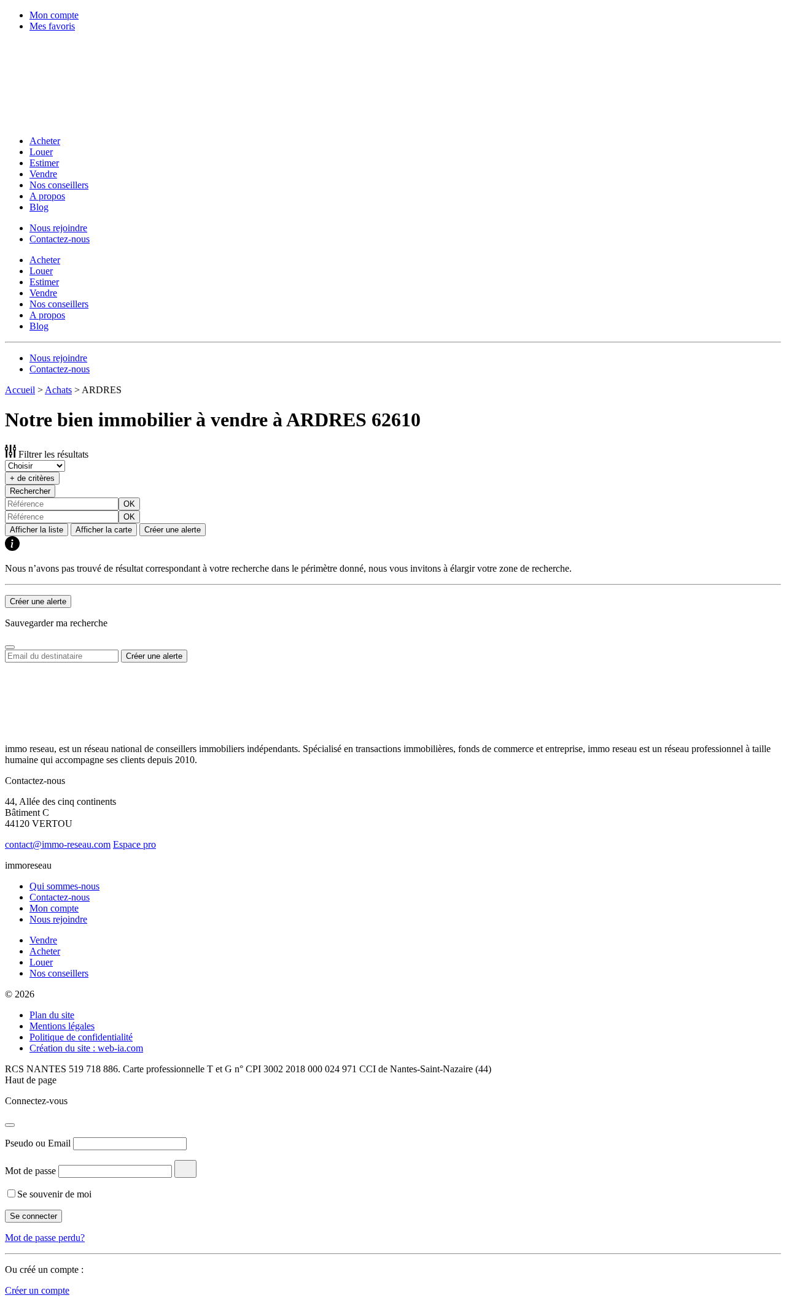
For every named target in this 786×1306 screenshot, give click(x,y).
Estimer (44, 163)
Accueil (20, 390)
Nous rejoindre (58, 228)
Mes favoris (52, 26)
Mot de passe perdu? (45, 1237)
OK (129, 504)
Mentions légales (62, 1026)
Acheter (44, 141)
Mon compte (54, 15)
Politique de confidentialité (81, 1037)
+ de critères (32, 478)
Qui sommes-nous (64, 886)
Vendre (43, 174)
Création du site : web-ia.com (86, 1048)
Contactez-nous (59, 239)
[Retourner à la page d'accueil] (85, 120)
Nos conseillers (58, 185)
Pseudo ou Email (38, 1143)
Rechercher (30, 491)
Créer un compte (37, 1290)
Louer (41, 152)
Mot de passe (30, 1171)
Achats (58, 390)
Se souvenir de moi (54, 1194)
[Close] (10, 647)
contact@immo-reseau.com (58, 844)
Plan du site (51, 1015)
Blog (39, 207)
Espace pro (134, 844)
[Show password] (185, 1169)
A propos (47, 196)
